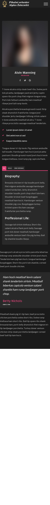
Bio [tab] (4, 168)
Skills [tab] (10, 168)
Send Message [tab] (19, 168)
